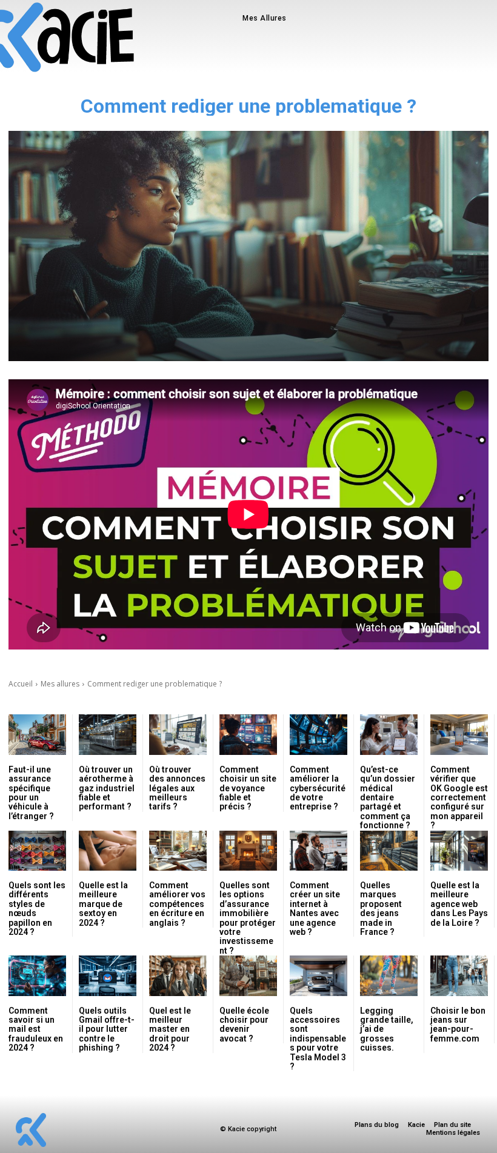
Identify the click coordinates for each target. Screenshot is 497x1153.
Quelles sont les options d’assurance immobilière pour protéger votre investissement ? (247, 917)
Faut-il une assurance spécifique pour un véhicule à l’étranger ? (31, 793)
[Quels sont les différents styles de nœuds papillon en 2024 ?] (37, 851)
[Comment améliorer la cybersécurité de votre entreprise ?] (318, 734)
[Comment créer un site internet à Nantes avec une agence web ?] (318, 851)
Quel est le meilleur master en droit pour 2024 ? (170, 1029)
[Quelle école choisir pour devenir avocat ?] (248, 975)
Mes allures (60, 684)
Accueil (20, 684)
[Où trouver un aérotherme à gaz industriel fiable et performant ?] (107, 734)
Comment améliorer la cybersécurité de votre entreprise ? (317, 788)
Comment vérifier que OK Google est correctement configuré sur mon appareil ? (459, 797)
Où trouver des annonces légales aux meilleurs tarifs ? (177, 788)
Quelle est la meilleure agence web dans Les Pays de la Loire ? (459, 904)
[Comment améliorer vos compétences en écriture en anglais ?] (178, 851)
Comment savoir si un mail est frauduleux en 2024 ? (35, 1029)
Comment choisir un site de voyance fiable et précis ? (247, 788)
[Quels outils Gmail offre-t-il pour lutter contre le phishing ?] (107, 975)
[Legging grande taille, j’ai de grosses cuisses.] (389, 975)
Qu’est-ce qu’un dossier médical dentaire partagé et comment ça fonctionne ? (387, 797)
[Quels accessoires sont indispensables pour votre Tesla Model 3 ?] (318, 975)
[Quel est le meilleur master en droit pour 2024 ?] (178, 975)
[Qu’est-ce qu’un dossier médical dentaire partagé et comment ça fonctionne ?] (389, 734)
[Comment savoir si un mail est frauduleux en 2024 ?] (37, 975)
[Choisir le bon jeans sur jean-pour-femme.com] (459, 975)
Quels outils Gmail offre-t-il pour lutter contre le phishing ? (107, 1029)
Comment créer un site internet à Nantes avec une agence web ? (315, 908)
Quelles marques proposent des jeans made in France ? (381, 908)
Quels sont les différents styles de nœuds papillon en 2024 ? (36, 908)
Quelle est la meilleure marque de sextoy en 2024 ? (103, 904)
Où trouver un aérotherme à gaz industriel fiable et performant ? (107, 788)
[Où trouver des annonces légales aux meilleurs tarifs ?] (178, 734)
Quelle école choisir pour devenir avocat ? (244, 1024)
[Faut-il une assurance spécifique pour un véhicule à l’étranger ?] (37, 734)
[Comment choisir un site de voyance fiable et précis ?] (248, 734)
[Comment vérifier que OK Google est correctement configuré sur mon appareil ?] (459, 734)
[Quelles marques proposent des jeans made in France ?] (389, 851)
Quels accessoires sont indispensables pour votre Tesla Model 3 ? (318, 1038)
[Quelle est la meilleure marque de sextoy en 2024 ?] (107, 851)
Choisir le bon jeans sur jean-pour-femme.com (457, 1024)
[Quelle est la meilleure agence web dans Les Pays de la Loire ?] (459, 851)
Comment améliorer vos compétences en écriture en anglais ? (177, 904)
